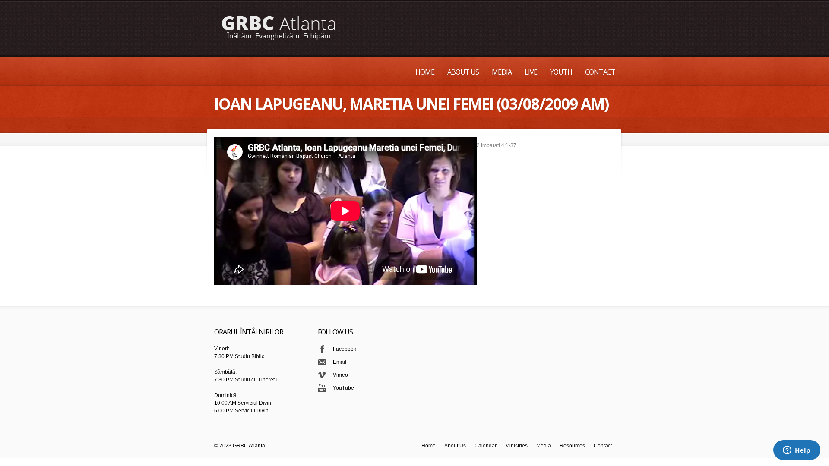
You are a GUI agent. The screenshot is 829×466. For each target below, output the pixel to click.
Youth (561, 72)
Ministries (516, 446)
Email (339, 362)
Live (531, 72)
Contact (600, 72)
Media (502, 72)
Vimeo (340, 375)
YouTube (343, 388)
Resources (572, 446)
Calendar (486, 446)
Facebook (344, 349)
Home (424, 72)
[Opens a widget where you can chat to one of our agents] (796, 451)
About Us (463, 72)
